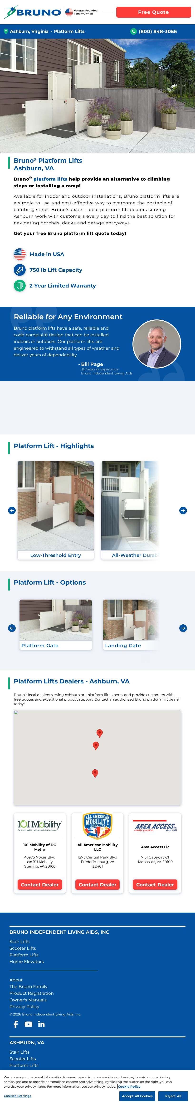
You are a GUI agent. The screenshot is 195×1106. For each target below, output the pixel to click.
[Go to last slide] (12, 510)
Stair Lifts (19, 941)
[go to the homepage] (32, 12)
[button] (100, 733)
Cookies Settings (17, 1096)
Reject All (173, 1096)
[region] (97, 1088)
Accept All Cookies (137, 1096)
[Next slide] (183, 510)
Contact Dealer (40, 885)
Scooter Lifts (23, 948)
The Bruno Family (29, 986)
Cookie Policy (129, 1086)
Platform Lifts (24, 955)
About (16, 980)
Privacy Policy (24, 1006)
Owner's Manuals (28, 1000)
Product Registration (32, 993)
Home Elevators (27, 961)
